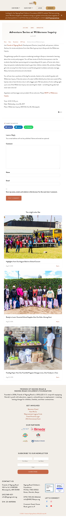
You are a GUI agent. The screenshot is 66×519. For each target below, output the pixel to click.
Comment (9, 144)
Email (8, 180)
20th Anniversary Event (33, 419)
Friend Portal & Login (33, 416)
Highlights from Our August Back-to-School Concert (23, 261)
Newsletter (40, 27)
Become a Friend (33, 409)
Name (8, 172)
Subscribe (33, 472)
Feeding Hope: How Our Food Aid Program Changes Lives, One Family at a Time (32, 373)
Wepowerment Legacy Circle (33, 414)
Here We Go (33, 411)
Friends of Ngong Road (33, 3)
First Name (25, 461)
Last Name (41, 461)
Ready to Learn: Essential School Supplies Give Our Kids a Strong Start (29, 317)
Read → (58, 266)
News (32, 27)
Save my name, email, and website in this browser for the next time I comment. (31, 192)
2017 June (25, 27)
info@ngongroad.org (52, 18)
